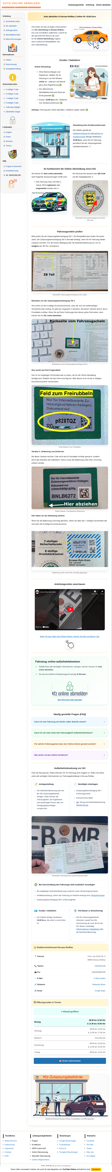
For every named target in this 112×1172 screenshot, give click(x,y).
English (9, 132)
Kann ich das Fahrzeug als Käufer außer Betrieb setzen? (60, 722)
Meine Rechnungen (13, 39)
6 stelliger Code (12, 94)
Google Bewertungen (67, 1141)
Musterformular (98, 895)
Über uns (90, 1152)
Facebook (90, 1141)
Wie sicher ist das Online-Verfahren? (51, 755)
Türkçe (8, 146)
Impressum (9, 1148)
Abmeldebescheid (13, 35)
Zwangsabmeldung (13, 69)
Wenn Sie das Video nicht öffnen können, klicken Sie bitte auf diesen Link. (70, 637)
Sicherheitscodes (13, 21)
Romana (9, 141)
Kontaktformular (12, 171)
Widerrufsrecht (11, 1141)
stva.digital (90, 1156)
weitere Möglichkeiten (40, 1160)
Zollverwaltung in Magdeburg (87, 929)
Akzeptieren (96, 1169)
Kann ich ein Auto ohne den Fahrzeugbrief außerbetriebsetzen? (63, 733)
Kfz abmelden (11, 26)
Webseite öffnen (98, 984)
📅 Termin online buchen (70, 1061)
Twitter (89, 1148)
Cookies (8, 1152)
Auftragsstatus (12, 30)
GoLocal (62, 1148)
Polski (8, 137)
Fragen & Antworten (14, 166)
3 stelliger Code (12, 89)
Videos (8, 60)
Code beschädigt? (13, 107)
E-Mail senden (99, 978)
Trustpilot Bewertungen (68, 1152)
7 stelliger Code (12, 98)
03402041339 (100, 966)
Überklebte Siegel (13, 112)
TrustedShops (64, 1145)
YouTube (89, 1145)
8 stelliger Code (12, 103)
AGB (7, 1156)
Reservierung (11, 64)
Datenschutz (10, 1145)
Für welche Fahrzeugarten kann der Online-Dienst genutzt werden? (65, 744)
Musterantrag (82, 805)
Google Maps (100, 991)
